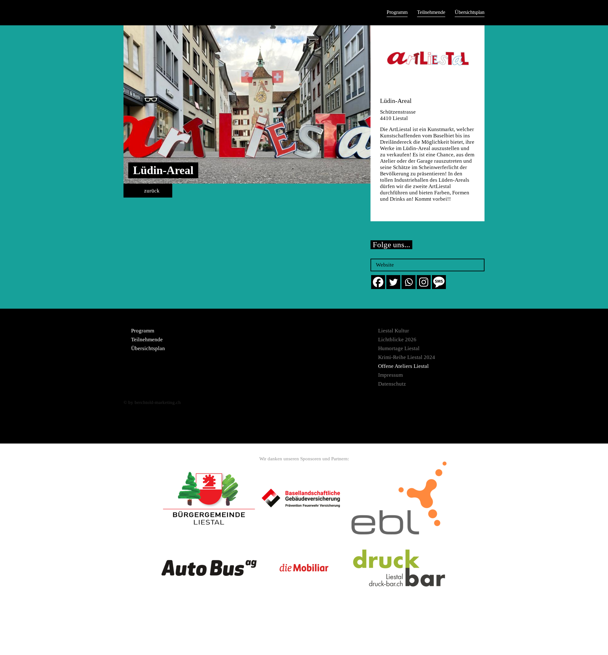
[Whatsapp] (408, 282)
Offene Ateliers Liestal (403, 366)
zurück (151, 191)
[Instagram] (424, 282)
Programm (397, 12)
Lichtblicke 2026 (397, 340)
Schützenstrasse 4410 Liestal (398, 115)
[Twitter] (393, 282)
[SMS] (439, 282)
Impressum (390, 375)
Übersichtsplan (469, 12)
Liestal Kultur (393, 331)
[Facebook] (378, 282)
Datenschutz (392, 384)
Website (385, 265)
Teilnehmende (431, 12)
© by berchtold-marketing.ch (152, 402)
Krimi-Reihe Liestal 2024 (406, 357)
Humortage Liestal (399, 348)
